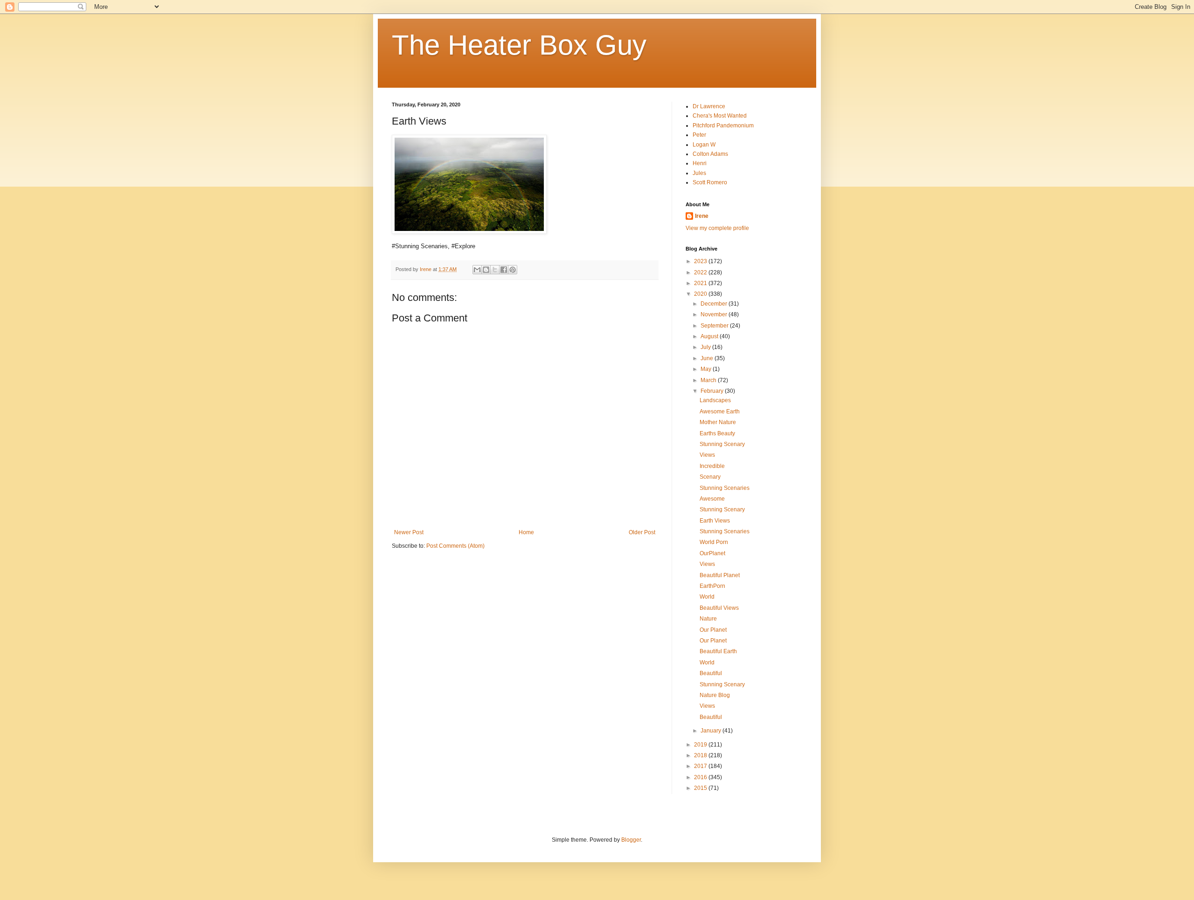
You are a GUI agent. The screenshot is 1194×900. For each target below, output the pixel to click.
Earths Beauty (717, 433)
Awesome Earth (720, 411)
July (706, 347)
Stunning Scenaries (725, 488)
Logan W (704, 144)
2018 (701, 755)
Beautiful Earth (718, 651)
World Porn (714, 542)
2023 (701, 261)
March (709, 380)
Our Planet (713, 630)
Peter (699, 135)
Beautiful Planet (720, 575)
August (710, 336)
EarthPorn (712, 586)
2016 (701, 777)
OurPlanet (712, 553)
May (707, 369)
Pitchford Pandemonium (723, 125)
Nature (708, 618)
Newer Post (408, 532)
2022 (701, 272)
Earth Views (715, 520)
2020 (701, 294)
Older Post (642, 532)
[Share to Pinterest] (512, 269)
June (708, 358)
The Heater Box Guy (519, 45)
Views (707, 455)
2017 (701, 766)
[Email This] (477, 269)
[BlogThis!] (486, 269)
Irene (701, 216)
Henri (700, 163)
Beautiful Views (719, 608)
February (713, 391)
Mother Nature (718, 422)
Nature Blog (715, 695)
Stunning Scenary (722, 444)
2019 (701, 744)
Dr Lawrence (709, 106)
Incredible (712, 466)
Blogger (631, 840)
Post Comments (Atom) (455, 546)
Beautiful (711, 673)
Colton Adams (710, 154)
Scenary (710, 477)
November (715, 314)
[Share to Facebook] (503, 269)
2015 (701, 788)
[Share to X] (495, 269)
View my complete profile (717, 228)
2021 (701, 283)
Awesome (712, 498)
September (715, 325)
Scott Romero (710, 182)
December (715, 303)
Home (526, 532)
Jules (699, 173)
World (707, 596)
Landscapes (715, 400)
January (711, 730)
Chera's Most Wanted (720, 115)
